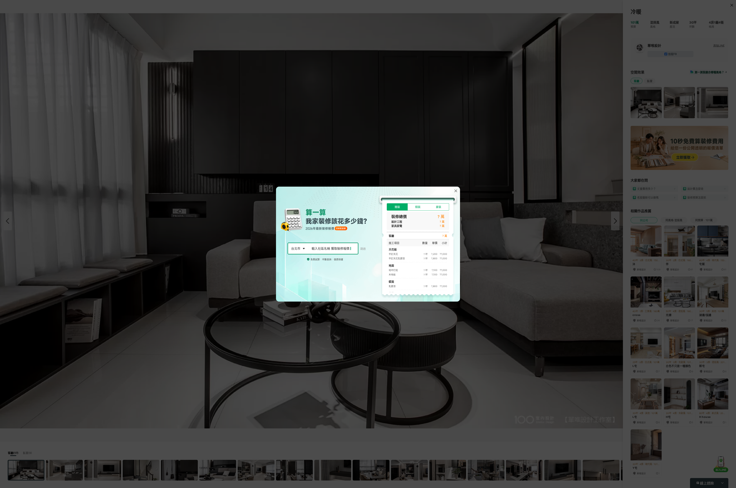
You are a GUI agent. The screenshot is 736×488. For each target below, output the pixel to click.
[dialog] (368, 244)
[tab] (397, 207)
